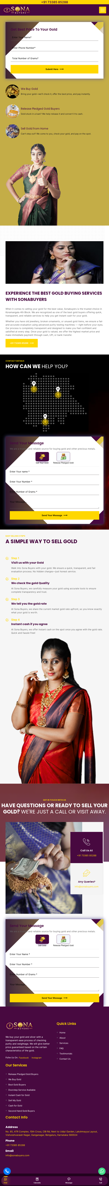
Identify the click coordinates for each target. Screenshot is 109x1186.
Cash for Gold (15, 1105)
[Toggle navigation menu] (102, 10)
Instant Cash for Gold (19, 1095)
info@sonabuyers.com (86, 886)
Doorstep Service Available (21, 1090)
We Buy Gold (14, 1079)
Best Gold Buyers (17, 1084)
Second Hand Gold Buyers (21, 1111)
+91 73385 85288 (54, 2)
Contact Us (65, 1058)
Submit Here (52, 69)
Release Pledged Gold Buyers (23, 1074)
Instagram (37, 1057)
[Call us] (7, 1171)
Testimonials (65, 1053)
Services (63, 1043)
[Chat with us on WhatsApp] (101, 1171)
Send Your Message (52, 515)
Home (62, 1032)
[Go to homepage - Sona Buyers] (16, 10)
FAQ (61, 1048)
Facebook (24, 1057)
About (62, 1037)
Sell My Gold (14, 1100)
